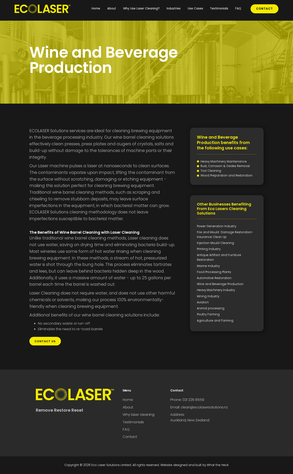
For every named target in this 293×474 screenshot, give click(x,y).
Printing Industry (209, 249)
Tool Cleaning (211, 171)
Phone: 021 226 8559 (187, 399)
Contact (130, 436)
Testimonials (219, 8)
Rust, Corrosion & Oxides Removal (225, 166)
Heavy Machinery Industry (216, 290)
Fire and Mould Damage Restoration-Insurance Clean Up (225, 234)
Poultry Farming (208, 314)
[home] (47, 8)
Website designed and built (181, 465)
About (111, 8)
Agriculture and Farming (215, 321)
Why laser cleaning (138, 414)
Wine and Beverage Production (220, 284)
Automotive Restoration (214, 278)
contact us (45, 341)
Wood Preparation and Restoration (226, 175)
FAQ (238, 8)
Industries (174, 8)
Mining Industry (208, 296)
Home (96, 8)
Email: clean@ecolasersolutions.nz (199, 407)
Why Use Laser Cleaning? (141, 8)
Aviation (203, 302)
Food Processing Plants (214, 272)
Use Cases (195, 8)
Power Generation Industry (216, 226)
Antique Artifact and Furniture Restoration (219, 257)
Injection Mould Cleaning (215, 243)
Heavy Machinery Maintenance (224, 162)
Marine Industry (208, 266)
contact (264, 9)
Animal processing (210, 308)
